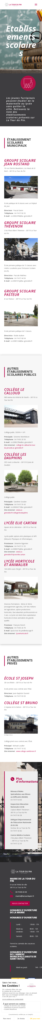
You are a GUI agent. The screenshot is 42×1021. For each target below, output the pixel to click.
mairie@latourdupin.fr (25, 896)
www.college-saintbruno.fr (26, 751)
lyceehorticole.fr (22, 633)
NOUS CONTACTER (20, 903)
